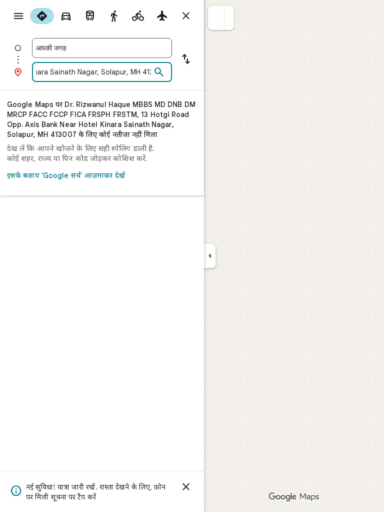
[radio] (42, 16)
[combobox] (102, 48)
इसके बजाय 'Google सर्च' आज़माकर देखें (66, 175)
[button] (216, 18)
